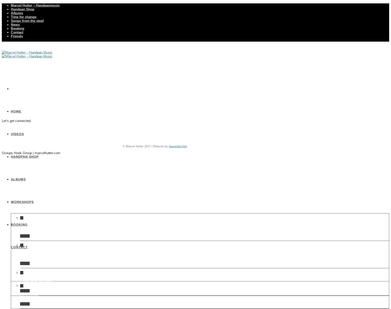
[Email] (164, 138)
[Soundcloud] (173, 138)
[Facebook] (136, 138)
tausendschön (178, 146)
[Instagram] (154, 138)
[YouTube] (145, 138)
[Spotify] (182, 138)
